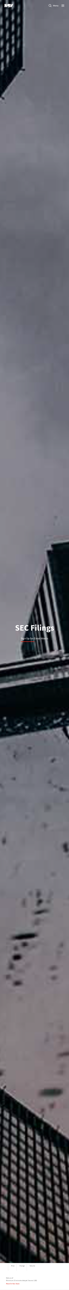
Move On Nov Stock (12, 1284)
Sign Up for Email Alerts (34, 638)
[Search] (50, 5)
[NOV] (9, 6)
